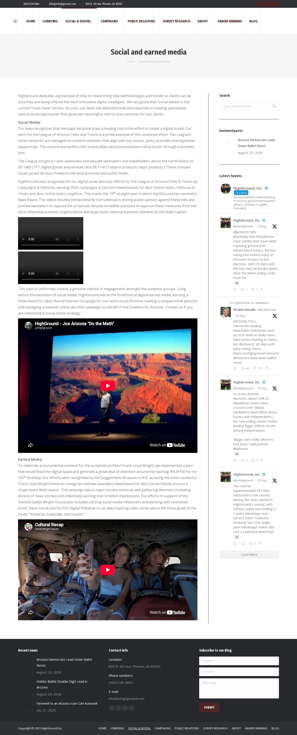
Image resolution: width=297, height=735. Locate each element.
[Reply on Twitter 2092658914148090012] (236, 289)
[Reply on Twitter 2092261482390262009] (236, 368)
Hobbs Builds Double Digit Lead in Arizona (62, 684)
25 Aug (240, 316)
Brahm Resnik (244, 309)
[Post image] (227, 142)
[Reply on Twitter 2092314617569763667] (236, 543)
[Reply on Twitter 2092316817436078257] (236, 460)
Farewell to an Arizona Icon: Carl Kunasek (67, 703)
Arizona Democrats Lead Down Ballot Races (256, 143)
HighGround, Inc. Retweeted (251, 303)
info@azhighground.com (62, 3)
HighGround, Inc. (247, 220)
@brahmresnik (267, 310)
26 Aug (262, 226)
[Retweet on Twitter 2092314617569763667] (244, 543)
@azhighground (243, 226)
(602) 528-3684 (31, 3)
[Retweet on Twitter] (231, 302)
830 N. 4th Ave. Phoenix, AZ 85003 (104, 3)
